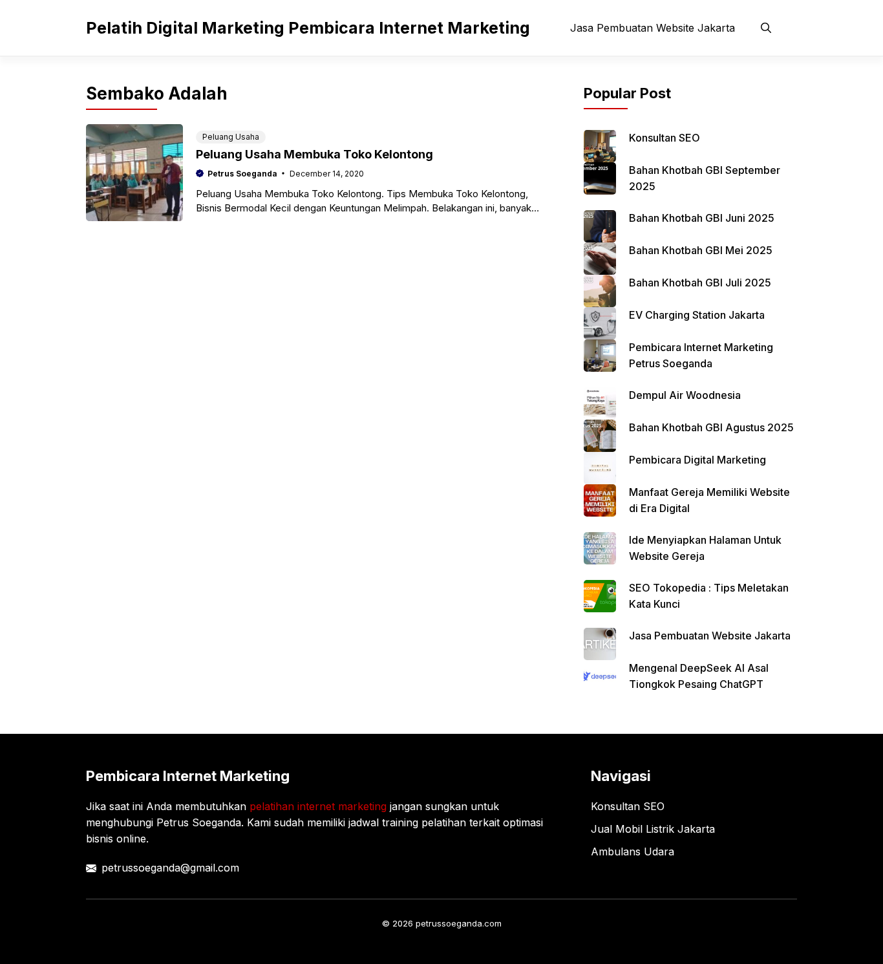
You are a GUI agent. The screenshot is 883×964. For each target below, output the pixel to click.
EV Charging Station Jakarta (697, 314)
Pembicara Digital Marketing (697, 459)
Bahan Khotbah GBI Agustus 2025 (711, 427)
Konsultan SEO (664, 137)
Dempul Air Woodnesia (685, 395)
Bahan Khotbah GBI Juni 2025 (701, 217)
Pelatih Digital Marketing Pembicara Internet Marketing (308, 27)
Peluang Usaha (230, 137)
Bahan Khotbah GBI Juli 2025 (700, 282)
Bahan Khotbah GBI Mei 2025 (700, 250)
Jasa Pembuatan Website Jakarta (652, 27)
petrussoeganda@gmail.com (170, 867)
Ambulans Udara (632, 851)
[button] (766, 28)
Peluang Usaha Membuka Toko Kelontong (314, 154)
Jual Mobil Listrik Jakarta (653, 828)
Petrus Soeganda (242, 173)
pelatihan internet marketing (318, 806)
